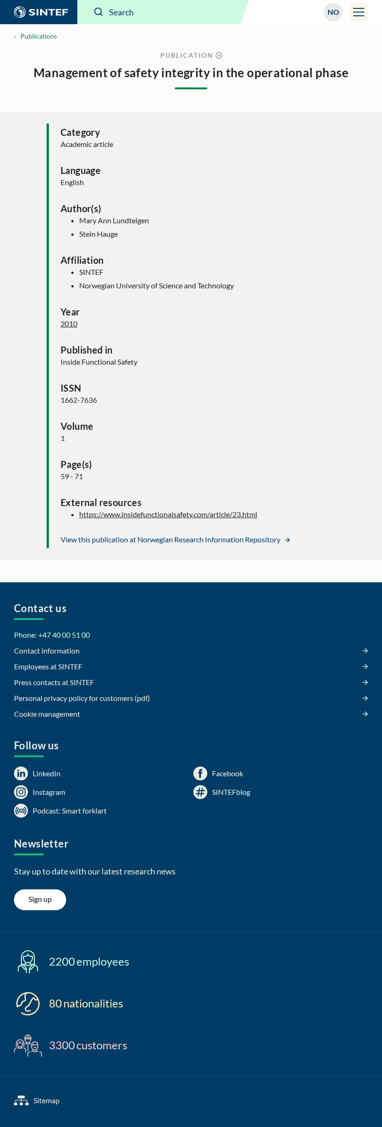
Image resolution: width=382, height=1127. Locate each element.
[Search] (98, 12)
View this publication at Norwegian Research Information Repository (171, 539)
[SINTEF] (38, 12)
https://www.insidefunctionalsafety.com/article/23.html (168, 514)
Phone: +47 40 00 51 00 (52, 634)
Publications (38, 36)
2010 (69, 323)
